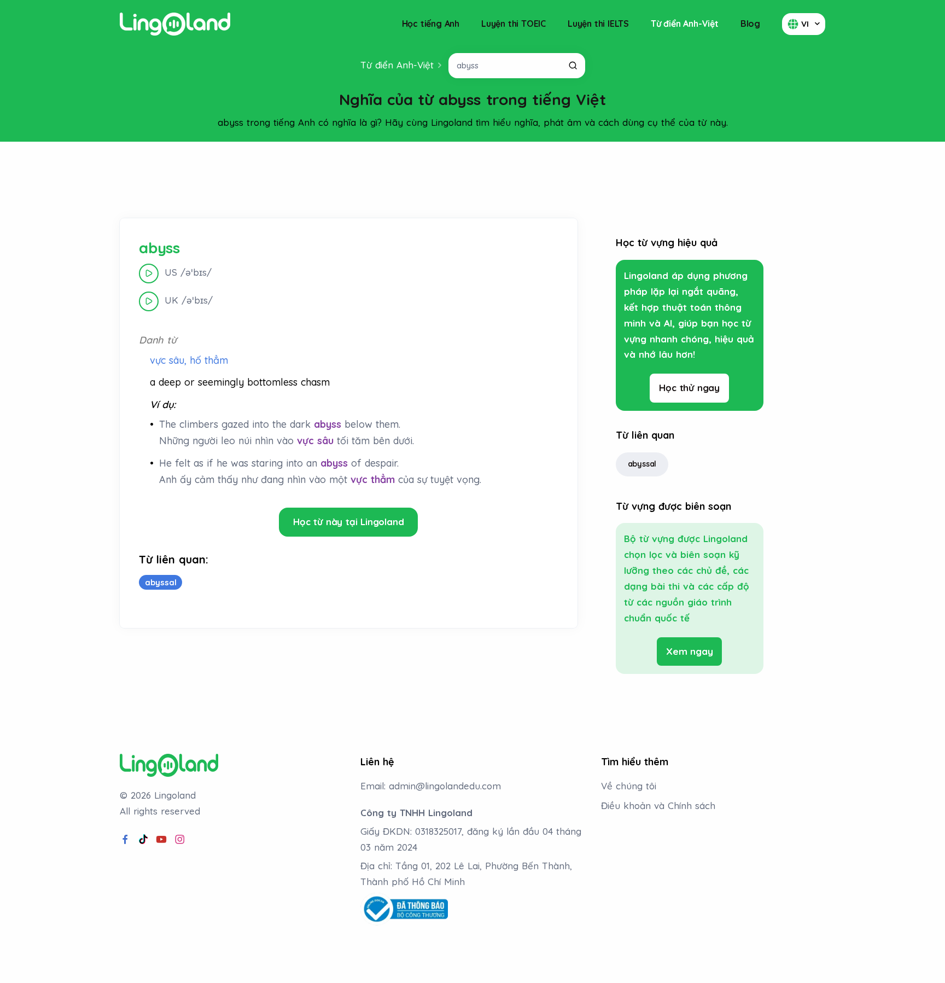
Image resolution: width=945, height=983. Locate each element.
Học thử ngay (689, 387)
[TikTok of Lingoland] (143, 840)
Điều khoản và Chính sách (658, 805)
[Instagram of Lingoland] (179, 840)
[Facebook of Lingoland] (125, 840)
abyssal (642, 464)
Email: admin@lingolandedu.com (430, 786)
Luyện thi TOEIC (513, 23)
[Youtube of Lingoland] (161, 840)
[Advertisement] (472, 180)
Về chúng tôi (628, 786)
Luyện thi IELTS (598, 23)
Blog (750, 23)
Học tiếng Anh (430, 23)
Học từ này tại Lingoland (348, 521)
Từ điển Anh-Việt (685, 23)
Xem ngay (689, 651)
